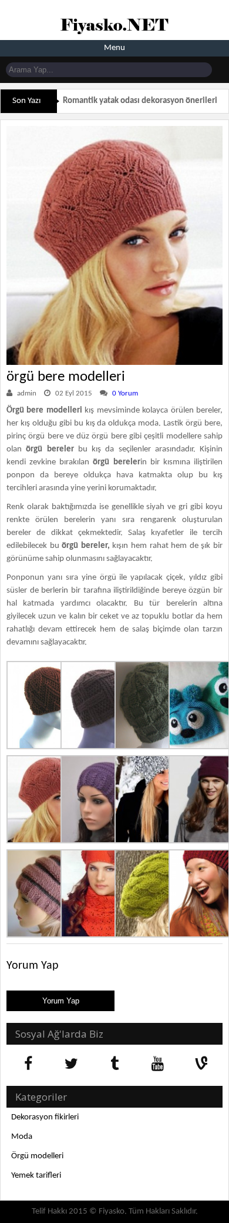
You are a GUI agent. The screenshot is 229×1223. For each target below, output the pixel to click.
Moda (21, 1136)
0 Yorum (125, 393)
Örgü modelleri (37, 1156)
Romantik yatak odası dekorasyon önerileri (140, 101)
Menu (114, 48)
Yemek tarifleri (36, 1175)
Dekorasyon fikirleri (45, 1117)
